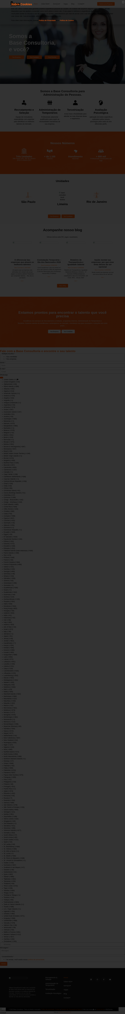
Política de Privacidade (47, 20)
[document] (62, 507)
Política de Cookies (67, 20)
